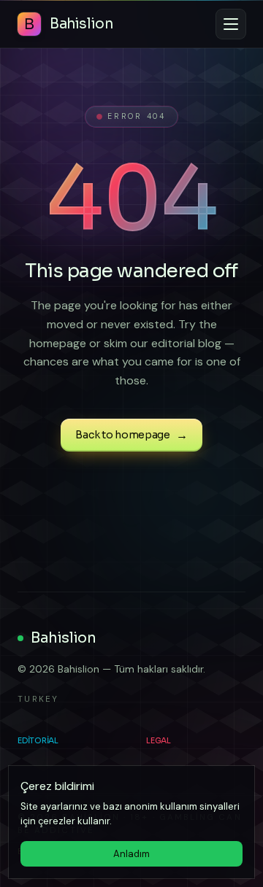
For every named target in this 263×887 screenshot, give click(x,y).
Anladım (131, 854)
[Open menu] (230, 24)
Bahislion (63, 638)
